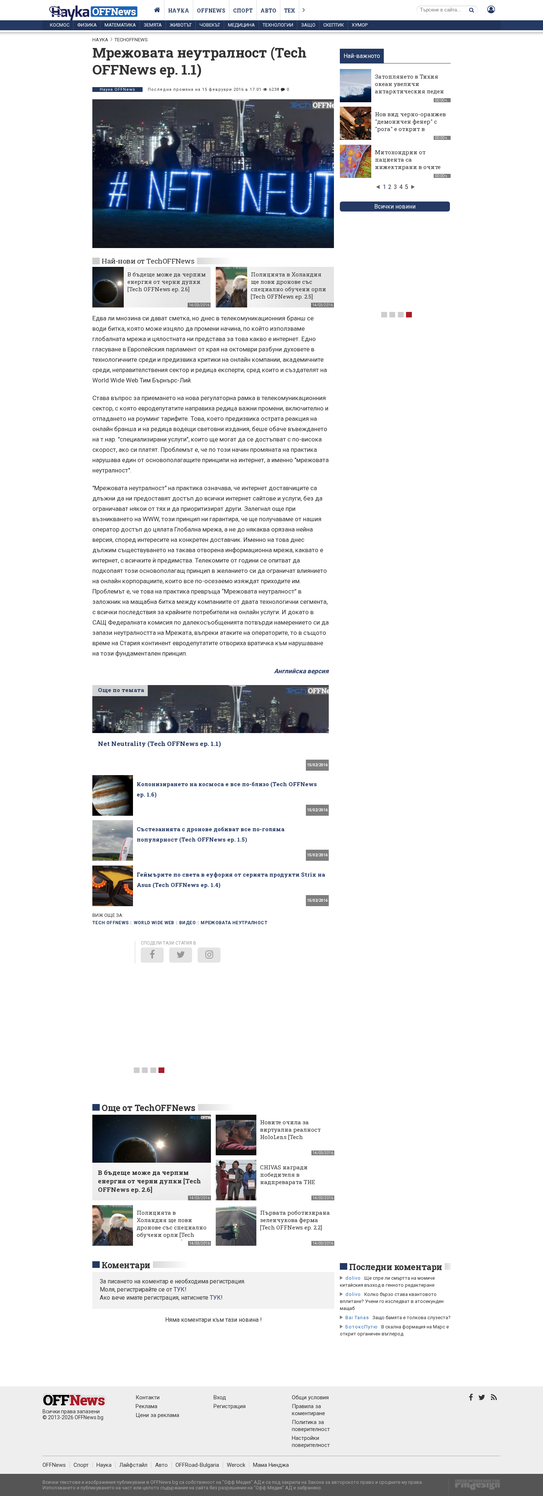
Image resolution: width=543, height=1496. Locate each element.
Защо (308, 25)
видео (187, 922)
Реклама (146, 1406)
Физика (87, 25)
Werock (236, 1465)
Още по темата (121, 690)
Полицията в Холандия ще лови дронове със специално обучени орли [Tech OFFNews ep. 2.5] (288, 285)
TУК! (180, 1289)
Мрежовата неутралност (234, 922)
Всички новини (395, 206)
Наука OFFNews (117, 89)
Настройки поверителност (311, 1441)
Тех (289, 10)
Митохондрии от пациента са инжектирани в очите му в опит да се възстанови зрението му (408, 170)
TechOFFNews (131, 39)
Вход (220, 1397)
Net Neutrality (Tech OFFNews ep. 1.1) (159, 743)
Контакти (148, 1397)
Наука (178, 10)
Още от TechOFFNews (148, 1107)
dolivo (353, 1278)
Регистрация (230, 1406)
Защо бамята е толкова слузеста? (411, 1317)
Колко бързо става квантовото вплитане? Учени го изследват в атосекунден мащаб (392, 1301)
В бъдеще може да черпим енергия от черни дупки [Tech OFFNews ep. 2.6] (166, 282)
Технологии (278, 25)
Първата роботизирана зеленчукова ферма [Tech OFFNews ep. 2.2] (295, 1220)
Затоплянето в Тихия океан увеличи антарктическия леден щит (409, 87)
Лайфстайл (133, 1465)
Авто (268, 10)
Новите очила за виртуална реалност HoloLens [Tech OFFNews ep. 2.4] (290, 1133)
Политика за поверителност (311, 1426)
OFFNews (54, 1465)
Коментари (126, 1264)
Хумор (360, 25)
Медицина (241, 25)
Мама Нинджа (271, 1465)
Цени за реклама (157, 1415)
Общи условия (310, 1397)
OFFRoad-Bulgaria (197, 1465)
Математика (120, 25)
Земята (153, 25)
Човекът (209, 25)
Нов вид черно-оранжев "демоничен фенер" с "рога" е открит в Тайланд (410, 125)
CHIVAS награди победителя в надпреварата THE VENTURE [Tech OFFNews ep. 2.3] (287, 1181)
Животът (181, 25)
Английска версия (301, 671)
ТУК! (216, 1297)
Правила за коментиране (308, 1410)
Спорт (243, 10)
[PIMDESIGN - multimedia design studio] (474, 1487)
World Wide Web (154, 922)
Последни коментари (395, 1266)
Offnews (211, 10)
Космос (59, 25)
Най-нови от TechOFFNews (148, 260)
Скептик (333, 25)
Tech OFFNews (110, 922)
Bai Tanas (357, 1317)
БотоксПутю (361, 1327)
